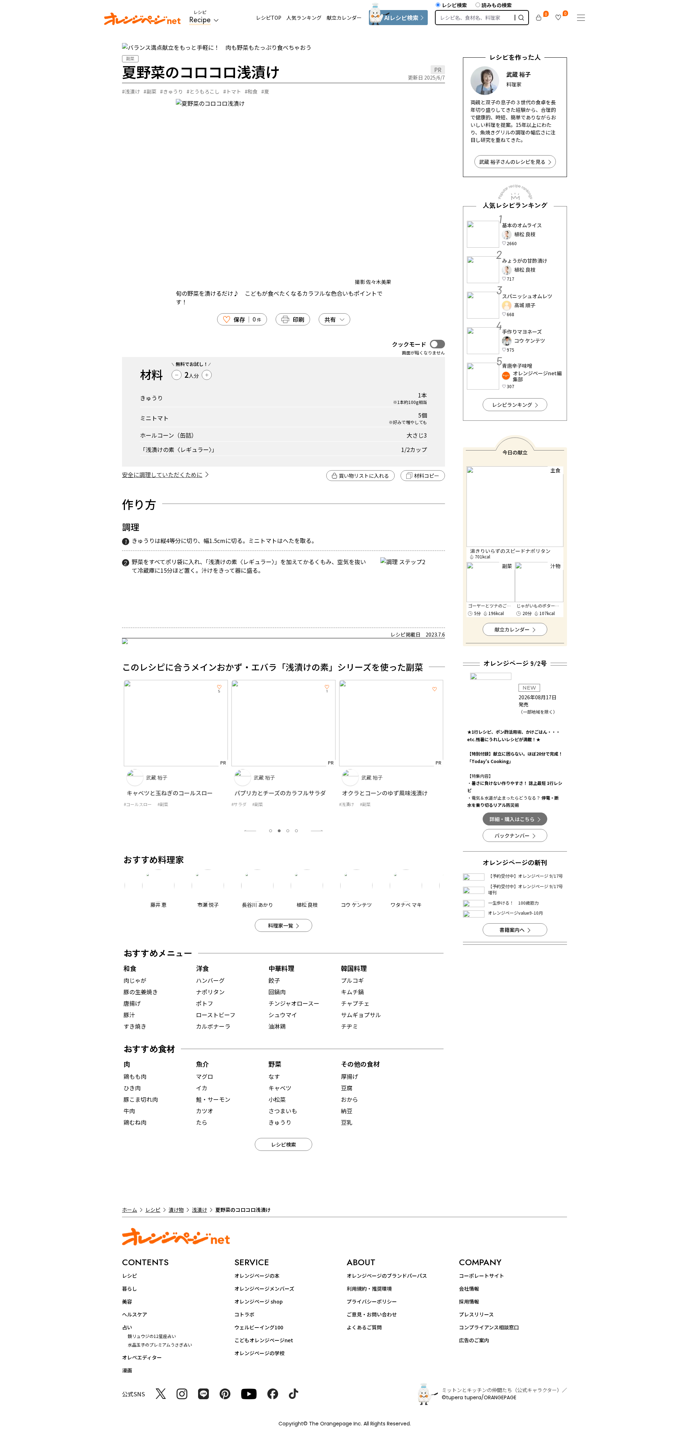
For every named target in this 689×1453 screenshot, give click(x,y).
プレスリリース (476, 1314)
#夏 (265, 91)
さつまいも (282, 1110)
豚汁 (129, 1014)
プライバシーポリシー (372, 1301)
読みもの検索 (497, 5)
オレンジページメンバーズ (264, 1288)
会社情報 (469, 1288)
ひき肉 (132, 1087)
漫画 (127, 1370)
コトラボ (244, 1314)
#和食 (251, 91)
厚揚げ (349, 1076)
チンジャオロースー (293, 1003)
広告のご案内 (474, 1340)
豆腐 (346, 1087)
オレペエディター (142, 1357)
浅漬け (199, 1209)
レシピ (152, 1209)
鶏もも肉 (134, 1076)
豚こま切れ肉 (140, 1099)
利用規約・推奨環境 (369, 1288)
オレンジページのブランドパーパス (387, 1275)
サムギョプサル (361, 1014)
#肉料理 (346, 811)
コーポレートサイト (481, 1275)
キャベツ (279, 1087)
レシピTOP (268, 17)
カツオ (204, 1110)
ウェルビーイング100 (258, 1327)
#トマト (232, 91)
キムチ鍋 (352, 991)
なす (274, 1076)
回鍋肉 (277, 991)
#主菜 (365, 811)
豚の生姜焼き (140, 991)
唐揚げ (132, 1003)
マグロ (204, 1076)
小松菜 (277, 1099)
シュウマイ (282, 1014)
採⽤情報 (469, 1301)
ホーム (129, 1209)
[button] (270, 830)
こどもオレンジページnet (263, 1340)
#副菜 (150, 91)
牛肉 (129, 1110)
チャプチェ (355, 1003)
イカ (201, 1087)
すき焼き (134, 1026)
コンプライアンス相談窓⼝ (489, 1327)
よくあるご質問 (364, 1327)
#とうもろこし (203, 91)
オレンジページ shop (258, 1301)
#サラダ (131, 804)
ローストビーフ (215, 1014)
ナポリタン (210, 991)
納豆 (346, 1110)
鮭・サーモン (213, 1099)
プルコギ (352, 980)
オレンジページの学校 (259, 1353)
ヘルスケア (134, 1314)
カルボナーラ (213, 1026)
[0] (538, 17)
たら (201, 1122)
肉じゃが (134, 980)
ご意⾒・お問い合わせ (372, 1314)
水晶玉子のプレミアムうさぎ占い (160, 1345)
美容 (127, 1301)
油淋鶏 (277, 1026)
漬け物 (176, 1209)
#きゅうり (171, 91)
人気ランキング (304, 17)
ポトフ (204, 1003)
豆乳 (346, 1122)
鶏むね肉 (134, 1122)
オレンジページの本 (257, 1275)
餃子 (274, 980)
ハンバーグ (210, 980)
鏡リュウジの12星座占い (152, 1336)
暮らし (129, 1288)
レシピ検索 (454, 5)
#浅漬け (131, 91)
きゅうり (279, 1122)
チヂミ (349, 1026)
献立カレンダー (344, 17)
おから (349, 1099)
